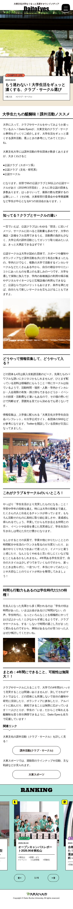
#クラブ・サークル (24, 97)
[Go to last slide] (19, 878)
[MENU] (66, 8)
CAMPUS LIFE (15, 75)
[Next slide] (53, 878)
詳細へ (36, 835)
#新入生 (8, 97)
